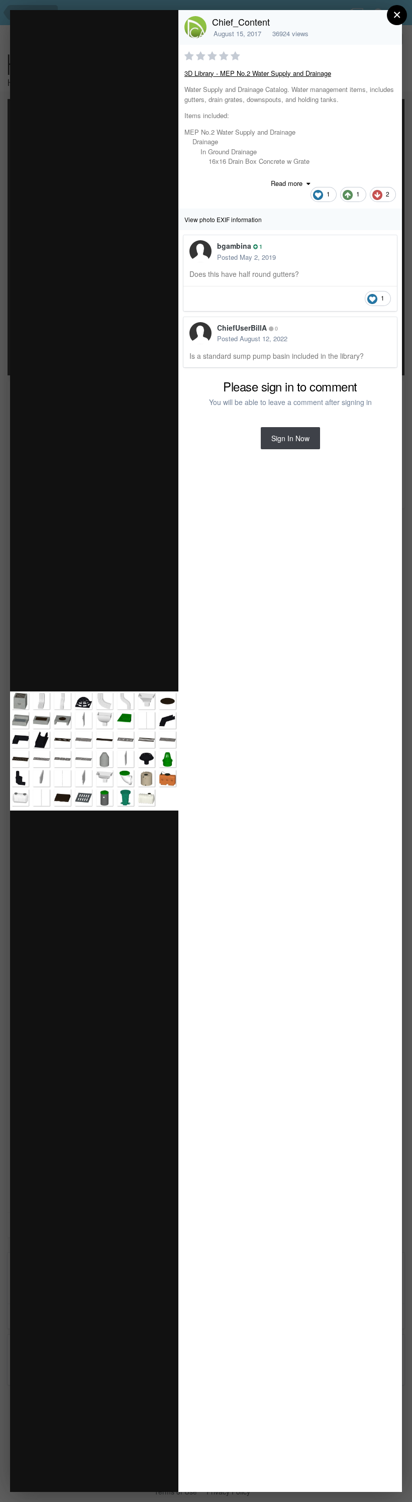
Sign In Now (290, 438)
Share (145, 1473)
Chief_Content (241, 21)
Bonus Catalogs (100, 49)
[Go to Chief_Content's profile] (195, 27)
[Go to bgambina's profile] (200, 251)
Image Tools (77, 1473)
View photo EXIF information (223, 219)
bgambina (234, 246)
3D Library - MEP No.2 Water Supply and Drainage (257, 73)
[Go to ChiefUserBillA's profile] (200, 333)
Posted (246, 257)
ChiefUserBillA (242, 328)
